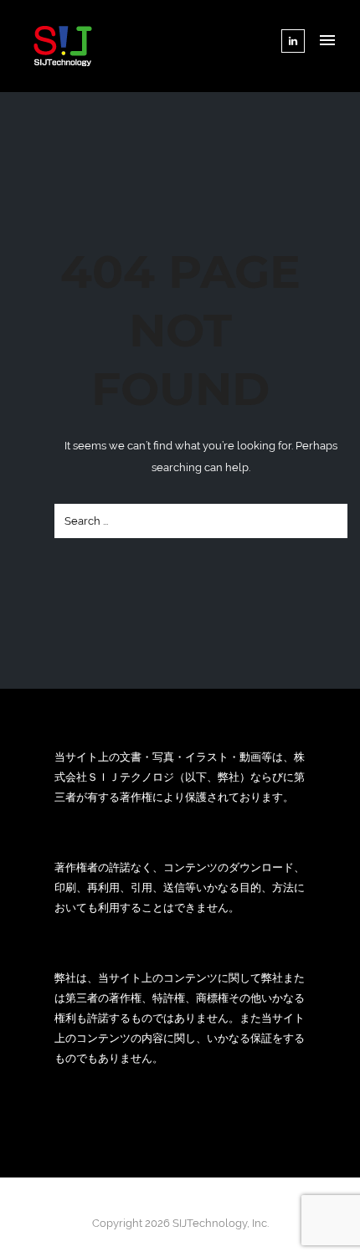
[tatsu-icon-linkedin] (293, 41)
